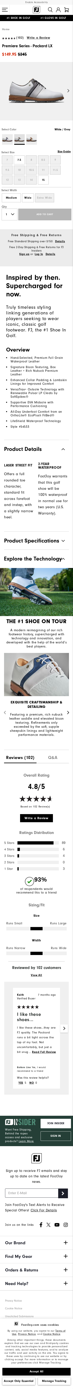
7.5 (19, 160)
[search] (50, 10)
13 (19, 180)
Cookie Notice (51, 1333)
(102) (20, 37)
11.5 (55, 170)
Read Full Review (44, 1052)
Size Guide (64, 151)
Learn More (26, 1141)
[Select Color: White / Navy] (7, 139)
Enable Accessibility (36, 2)
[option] (36, 94)
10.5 (31, 170)
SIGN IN (55, 1136)
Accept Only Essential (18, 1381)
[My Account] (58, 10)
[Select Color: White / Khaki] (31, 139)
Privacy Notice (27, 1333)
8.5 (43, 160)
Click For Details (44, 1210)
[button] (5, 10)
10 (19, 170)
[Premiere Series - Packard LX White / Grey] (36, 94)
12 (7, 180)
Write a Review (38, 37)
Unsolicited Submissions (19, 1316)
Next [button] (68, 90)
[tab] (66, 9)
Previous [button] (4, 90)
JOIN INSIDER (55, 1123)
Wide (27, 197)
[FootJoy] (36, 9)
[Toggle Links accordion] (36, 1243)
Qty (4, 207)
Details (60, 241)
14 (31, 180)
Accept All (37, 1371)
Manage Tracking (54, 1381)
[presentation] (20, 756)
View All (36, 975)
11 (43, 170)
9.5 (7, 170)
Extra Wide (44, 197)
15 (43, 180)
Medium (11, 197)
